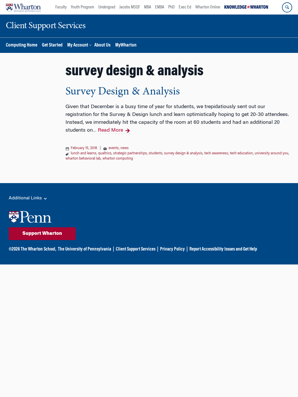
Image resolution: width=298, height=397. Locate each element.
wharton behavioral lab (83, 158)
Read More (110, 130)
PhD (171, 7)
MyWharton (125, 45)
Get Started (52, 45)
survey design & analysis (183, 153)
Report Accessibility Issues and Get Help (223, 249)
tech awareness (216, 153)
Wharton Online (207, 7)
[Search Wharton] (287, 7)
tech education (241, 153)
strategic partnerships (130, 153)
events (114, 148)
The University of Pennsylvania (84, 249)
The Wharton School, (38, 249)
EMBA (159, 7)
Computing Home (21, 45)
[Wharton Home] (23, 7)
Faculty (61, 7)
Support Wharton (42, 233)
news (124, 148)
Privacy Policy (172, 249)
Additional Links (26, 198)
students (155, 153)
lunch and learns (83, 153)
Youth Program (82, 7)
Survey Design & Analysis (122, 91)
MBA (147, 7)
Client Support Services (135, 249)
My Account (77, 45)
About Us (102, 45)
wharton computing (117, 158)
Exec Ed (185, 7)
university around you (271, 153)
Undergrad (106, 7)
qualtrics (104, 153)
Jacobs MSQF (129, 7)
